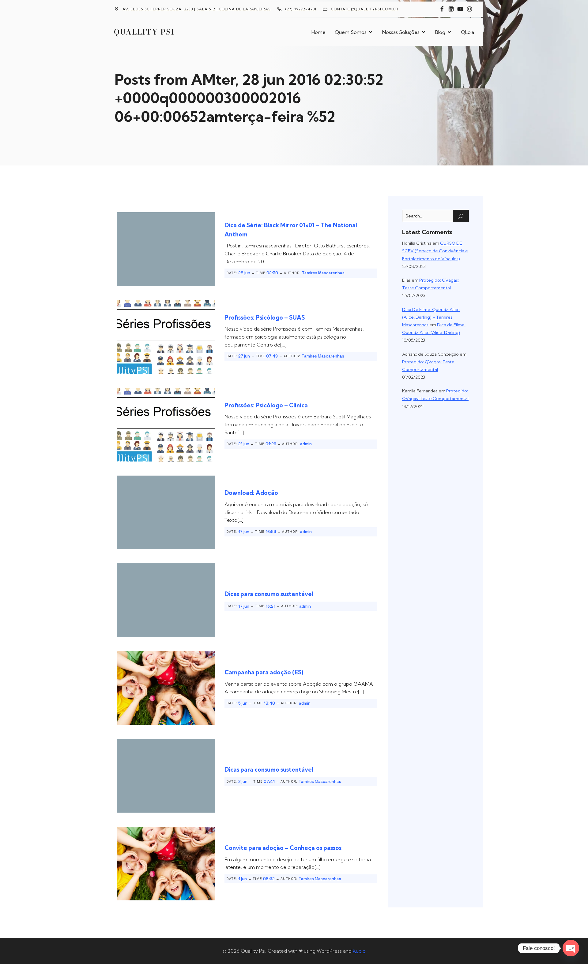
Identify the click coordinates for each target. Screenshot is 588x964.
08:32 (269, 878)
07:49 (272, 356)
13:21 (270, 606)
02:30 (272, 273)
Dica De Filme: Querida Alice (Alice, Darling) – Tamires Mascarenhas (431, 317)
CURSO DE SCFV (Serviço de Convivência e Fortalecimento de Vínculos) (435, 250)
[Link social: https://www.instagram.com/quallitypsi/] (469, 9)
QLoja (467, 32)
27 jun (244, 356)
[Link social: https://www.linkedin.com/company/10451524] (451, 9)
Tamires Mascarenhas (323, 273)
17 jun (243, 531)
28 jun (244, 273)
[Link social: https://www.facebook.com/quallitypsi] (442, 9)
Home (318, 32)
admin (306, 444)
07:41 (269, 781)
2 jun (242, 781)
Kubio (359, 951)
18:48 (269, 703)
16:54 (271, 531)
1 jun (242, 878)
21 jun (243, 444)
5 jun (242, 703)
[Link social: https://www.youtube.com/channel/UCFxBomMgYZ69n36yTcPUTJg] (460, 9)
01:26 (271, 444)
